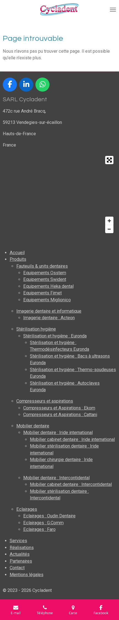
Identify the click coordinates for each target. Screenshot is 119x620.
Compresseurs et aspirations (44, 401)
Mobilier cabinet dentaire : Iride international (72, 439)
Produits (18, 259)
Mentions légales (26, 574)
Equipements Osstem (44, 272)
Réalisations (22, 547)
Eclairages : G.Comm (43, 522)
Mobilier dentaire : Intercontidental (56, 477)
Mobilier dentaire (32, 426)
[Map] (59, 194)
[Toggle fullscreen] (109, 160)
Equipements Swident (44, 279)
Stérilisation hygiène (36, 329)
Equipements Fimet (42, 293)
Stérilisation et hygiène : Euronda (55, 336)
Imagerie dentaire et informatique (48, 311)
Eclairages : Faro (39, 529)
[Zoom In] (109, 221)
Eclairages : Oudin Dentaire (49, 515)
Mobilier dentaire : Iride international (58, 432)
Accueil (17, 252)
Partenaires (21, 561)
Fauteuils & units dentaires (42, 266)
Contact (17, 567)
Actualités (20, 554)
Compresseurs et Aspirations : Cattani (60, 414)
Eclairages (26, 509)
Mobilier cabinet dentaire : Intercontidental (71, 484)
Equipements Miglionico (47, 299)
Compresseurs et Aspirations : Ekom (59, 408)
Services (18, 540)
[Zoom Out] (109, 229)
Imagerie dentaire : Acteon (49, 317)
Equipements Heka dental (48, 286)
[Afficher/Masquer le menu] (113, 9)
